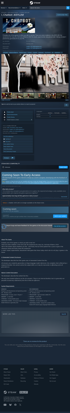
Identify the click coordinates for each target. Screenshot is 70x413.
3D (52, 52)
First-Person (47, 52)
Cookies (36, 381)
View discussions (8, 149)
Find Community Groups (10, 151)
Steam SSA (7, 375)
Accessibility (37, 375)
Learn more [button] (63, 167)
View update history (9, 144)
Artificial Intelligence (13, 52)
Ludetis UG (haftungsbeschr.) (34, 46)
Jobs (22, 375)
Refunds (36, 384)
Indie (8, 127)
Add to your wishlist (60, 216)
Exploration (41, 52)
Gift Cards (6, 384)
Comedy (30, 52)
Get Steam (52, 372)
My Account (53, 381)
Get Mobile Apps (54, 375)
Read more (64, 196)
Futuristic (35, 52)
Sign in (3, 104)
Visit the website (8, 136)
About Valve (24, 372)
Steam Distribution (8, 381)
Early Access (19, 127)
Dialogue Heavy (22, 52)
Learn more (55, 182)
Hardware (23, 378)
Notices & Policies (39, 378)
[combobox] (47, 7)
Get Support (53, 378)
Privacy (36, 372)
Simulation (5, 52)
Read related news (8, 146)
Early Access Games (13, 12)
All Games (4, 12)
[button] (4, 8)
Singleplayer (57, 52)
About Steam (7, 372)
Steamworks (7, 378)
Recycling (23, 381)
